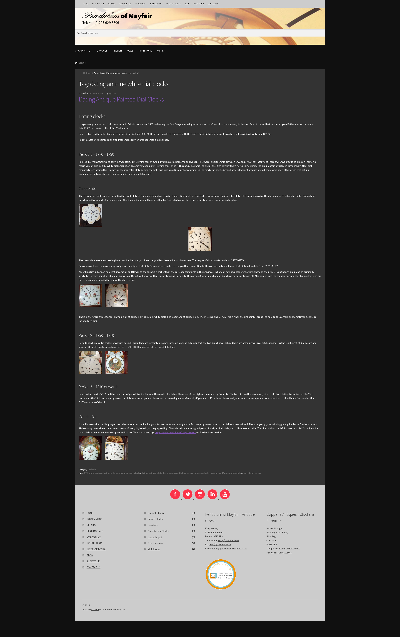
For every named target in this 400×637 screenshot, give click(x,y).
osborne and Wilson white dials (226, 473)
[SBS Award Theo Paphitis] (230, 574)
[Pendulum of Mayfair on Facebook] (175, 498)
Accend (95, 609)
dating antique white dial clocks (157, 473)
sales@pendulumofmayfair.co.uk (229, 548)
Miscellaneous (155, 543)
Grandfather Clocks (158, 531)
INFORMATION (98, 3)
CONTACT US (213, 3)
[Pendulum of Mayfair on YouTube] (225, 498)
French (117, 50)
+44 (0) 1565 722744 (281, 552)
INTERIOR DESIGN (173, 3)
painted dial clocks (251, 473)
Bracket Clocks (156, 512)
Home (89, 73)
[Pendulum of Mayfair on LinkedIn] (212, 498)
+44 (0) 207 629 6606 (228, 540)
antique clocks (133, 473)
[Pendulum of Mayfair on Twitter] (188, 498)
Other (161, 50)
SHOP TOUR (198, 3)
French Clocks (155, 519)
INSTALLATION (156, 3)
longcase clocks (202, 473)
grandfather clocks (183, 473)
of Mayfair (136, 15)
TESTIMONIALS (125, 3)
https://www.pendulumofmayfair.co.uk (175, 432)
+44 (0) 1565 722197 (289, 548)
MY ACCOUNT (140, 3)
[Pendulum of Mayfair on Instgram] (200, 498)
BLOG (187, 3)
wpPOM (112, 93)
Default (92, 469)
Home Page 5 (155, 537)
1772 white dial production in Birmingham (104, 473)
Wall (130, 50)
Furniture (145, 50)
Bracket (102, 50)
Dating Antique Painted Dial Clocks (121, 99)
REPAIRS (111, 3)
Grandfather (83, 50)
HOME (85, 3)
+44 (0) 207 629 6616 (220, 544)
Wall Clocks (154, 549)
